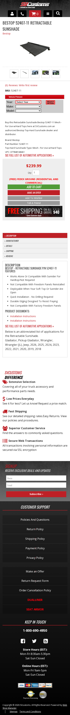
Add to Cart (34, 187)
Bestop (7, 33)
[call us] (22, 13)
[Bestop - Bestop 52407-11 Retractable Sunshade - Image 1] (14, 74)
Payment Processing (30, 698)
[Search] (58, 13)
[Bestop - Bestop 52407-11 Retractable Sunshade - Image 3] (35, 74)
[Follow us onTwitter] (34, 641)
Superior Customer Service (27, 428)
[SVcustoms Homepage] (34, 6)
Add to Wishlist (33, 198)
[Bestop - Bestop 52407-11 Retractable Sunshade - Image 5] (56, 74)
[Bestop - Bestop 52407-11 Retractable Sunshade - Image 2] (24, 74)
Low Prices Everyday (20, 399)
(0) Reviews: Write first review (21, 85)
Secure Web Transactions (25, 441)
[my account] (12, 13)
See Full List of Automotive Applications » (29, 155)
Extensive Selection (22, 382)
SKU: (8, 90)
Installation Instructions (23, 316)
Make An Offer (34, 192)
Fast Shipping (17, 411)
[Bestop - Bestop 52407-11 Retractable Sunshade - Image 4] (45, 74)
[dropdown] (47, 13)
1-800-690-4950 (35, 630)
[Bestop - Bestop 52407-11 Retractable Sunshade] (35, 49)
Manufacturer (12, 240)
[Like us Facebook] (23, 641)
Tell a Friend (34, 203)
